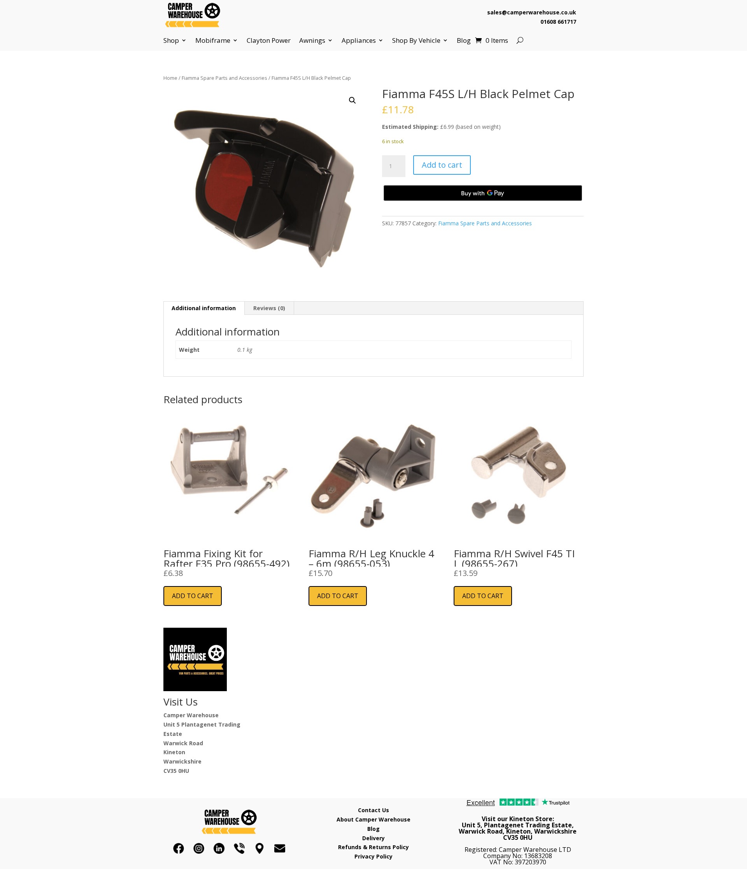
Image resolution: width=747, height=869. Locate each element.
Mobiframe (212, 40)
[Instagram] (198, 848)
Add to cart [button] (192, 596)
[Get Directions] (259, 848)
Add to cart (442, 165)
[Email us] (279, 848)
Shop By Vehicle (416, 40)
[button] (352, 100)
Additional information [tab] (204, 308)
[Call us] (239, 848)
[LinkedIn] (219, 848)
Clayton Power (269, 40)
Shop (171, 40)
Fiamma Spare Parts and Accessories (224, 77)
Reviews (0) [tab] (269, 308)
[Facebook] (178, 848)
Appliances (359, 40)
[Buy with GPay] (483, 193)
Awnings (312, 40)
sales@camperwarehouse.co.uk (531, 12)
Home (170, 77)
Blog (464, 40)
